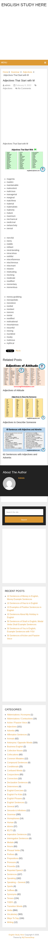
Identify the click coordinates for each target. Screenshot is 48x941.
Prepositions (12, 858)
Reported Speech (15, 870)
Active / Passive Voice (17, 723)
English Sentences (15, 802)
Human (10, 822)
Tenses (10, 898)
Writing (10, 922)
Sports (10, 886)
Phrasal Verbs (13, 850)
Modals (10, 842)
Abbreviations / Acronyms (18, 715)
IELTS (10, 830)
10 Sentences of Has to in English (22, 603)
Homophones (13, 818)
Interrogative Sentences (18, 838)
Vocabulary (12, 914)
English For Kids (14, 794)
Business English (15, 746)
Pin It (18, 351)
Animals (10, 738)
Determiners (12, 786)
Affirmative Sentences (17, 735)
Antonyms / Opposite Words (19, 742)
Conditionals (13, 766)
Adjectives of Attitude (13, 390)
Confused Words (14, 770)
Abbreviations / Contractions (20, 719)
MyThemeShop (28, 937)
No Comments (24, 88)
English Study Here (24, 4)
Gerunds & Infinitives (16, 810)
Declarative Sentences (17, 782)
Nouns (10, 846)
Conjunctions (13, 774)
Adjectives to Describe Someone (19, 422)
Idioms (10, 826)
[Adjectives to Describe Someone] (24, 407)
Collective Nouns (15, 750)
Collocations (12, 754)
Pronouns (11, 862)
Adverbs (11, 731)
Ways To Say (13, 918)
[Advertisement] (24, 34)
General (10, 806)
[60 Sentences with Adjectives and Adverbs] (24, 439)
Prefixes (10, 854)
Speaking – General (16, 882)
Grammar (11, 814)
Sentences (12, 874)
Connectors (12, 778)
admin (7, 85)
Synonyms (12, 894)
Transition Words (14, 906)
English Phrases (14, 798)
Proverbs (11, 866)
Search (24, 520)
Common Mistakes (15, 758)
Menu (4, 62)
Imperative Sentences (17, 834)
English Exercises (15, 790)
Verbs (9, 910)
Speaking (11, 878)
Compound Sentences (17, 762)
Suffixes (10, 890)
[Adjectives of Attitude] (24, 375)
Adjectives (7, 88)
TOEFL (10, 902)
